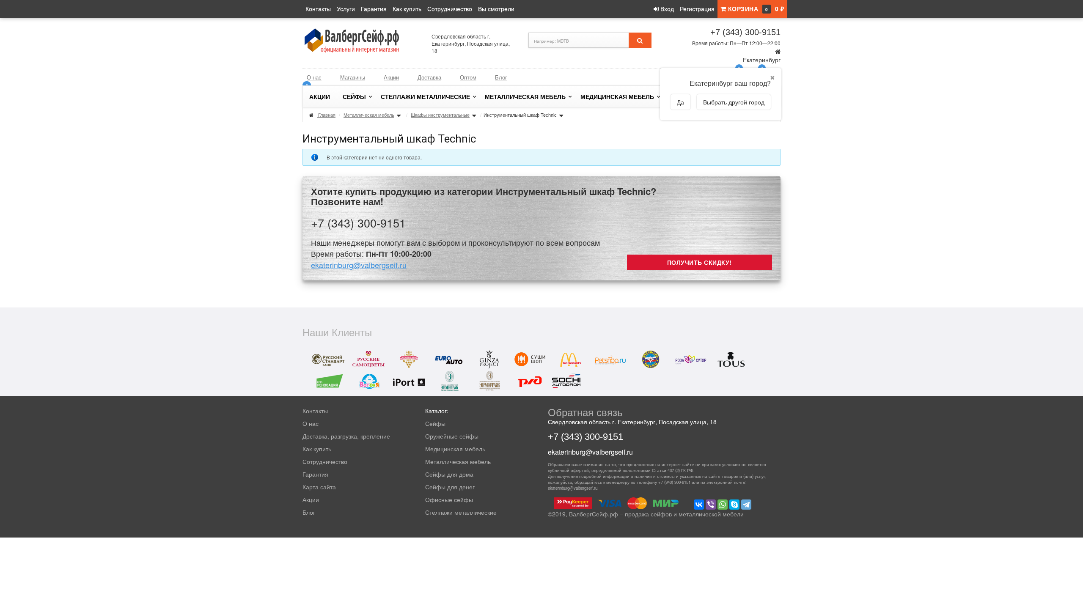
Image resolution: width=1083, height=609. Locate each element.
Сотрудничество (449, 8)
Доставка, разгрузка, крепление (346, 436)
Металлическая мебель (525, 96)
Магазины (352, 77)
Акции (391, 77)
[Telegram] (746, 504)
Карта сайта (319, 487)
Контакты (318, 8)
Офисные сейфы (449, 499)
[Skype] (734, 504)
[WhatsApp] (722, 504)
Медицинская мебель (617, 96)
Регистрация (697, 8)
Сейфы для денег (450, 487)
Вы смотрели (496, 8)
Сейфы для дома (449, 474)
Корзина (755, 8)
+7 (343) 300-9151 (745, 32)
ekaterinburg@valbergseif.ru (359, 264)
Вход (666, 8)
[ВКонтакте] (699, 504)
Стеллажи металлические (425, 96)
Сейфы (354, 96)
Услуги (346, 8)
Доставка (429, 77)
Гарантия (374, 8)
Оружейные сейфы (451, 436)
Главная (326, 114)
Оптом (468, 77)
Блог (501, 77)
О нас (314, 77)
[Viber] (711, 504)
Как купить (407, 8)
